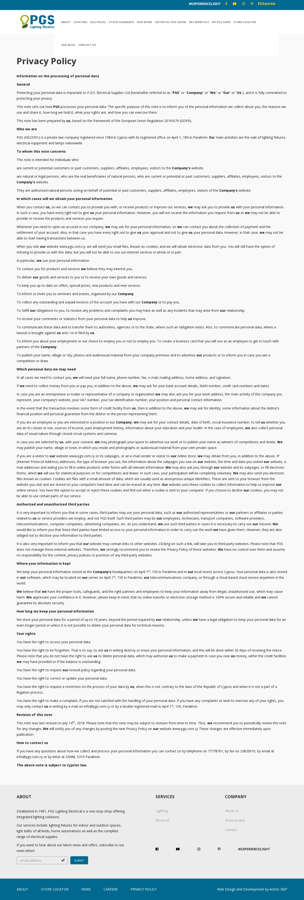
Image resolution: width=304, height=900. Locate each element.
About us (232, 810)
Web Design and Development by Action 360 (252, 889)
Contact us (87, 45)
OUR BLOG (68, 45)
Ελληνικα (266, 3)
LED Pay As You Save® (170, 22)
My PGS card (221, 22)
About (66, 22)
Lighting (80, 22)
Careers (231, 829)
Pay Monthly (199, 22)
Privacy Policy (144, 889)
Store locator (244, 22)
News (86, 889)
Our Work (144, 22)
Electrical (98, 22)
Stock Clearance (121, 22)
